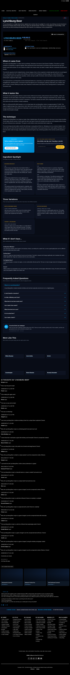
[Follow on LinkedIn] (39, 658)
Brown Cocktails (28, 631)
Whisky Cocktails (14, 17)
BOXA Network (40, 655)
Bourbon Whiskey (12, 48)
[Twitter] (5, 605)
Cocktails (9, 17)
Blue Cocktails (28, 622)
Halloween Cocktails (41, 626)
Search (35, 14)
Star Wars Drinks (51, 624)
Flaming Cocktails (6, 632)
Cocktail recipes (11, 10)
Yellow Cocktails (28, 629)
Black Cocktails (28, 634)
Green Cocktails (28, 624)
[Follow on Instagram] (63, 1)
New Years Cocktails (41, 621)
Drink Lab (5, 17)
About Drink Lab (63, 632)
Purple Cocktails (28, 626)
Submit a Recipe (63, 629)
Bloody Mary (16, 622)
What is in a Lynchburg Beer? (12, 285)
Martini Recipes (16, 621)
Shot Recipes (22, 10)
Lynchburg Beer (12, 38)
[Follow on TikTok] (64, 1)
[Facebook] (1, 605)
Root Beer (11, 49)
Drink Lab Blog (63, 634)
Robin (2, 408)
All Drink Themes (51, 619)
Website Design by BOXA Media (46, 667)
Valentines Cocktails (41, 622)
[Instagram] (7, 605)
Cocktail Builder (63, 619)
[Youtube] (3, 605)
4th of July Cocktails (41, 627)
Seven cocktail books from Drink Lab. (27, 609)
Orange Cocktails (28, 627)
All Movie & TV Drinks (52, 637)
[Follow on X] (65, 1)
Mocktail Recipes (17, 632)
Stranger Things (51, 626)
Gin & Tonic (15, 624)
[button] (23, 37)
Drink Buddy (8, 139)
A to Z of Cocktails (63, 621)
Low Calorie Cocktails (18, 634)
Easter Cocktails (40, 624)
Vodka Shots (16, 631)
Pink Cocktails (28, 621)
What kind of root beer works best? (14, 301)
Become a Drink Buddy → (45, 609)
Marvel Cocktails (51, 627)
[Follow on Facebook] (61, 1)
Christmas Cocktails (41, 619)
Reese (2, 399)
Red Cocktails (28, 619)
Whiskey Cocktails (6, 626)
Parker (2, 390)
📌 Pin (65, 17)
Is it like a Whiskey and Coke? (12, 297)
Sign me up (60, 147)
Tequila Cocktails (5, 624)
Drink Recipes (32, 10)
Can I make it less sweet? (11, 305)
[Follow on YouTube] (68, 1)
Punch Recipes (16, 626)
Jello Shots (15, 629)
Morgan (3, 382)
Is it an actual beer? (10, 313)
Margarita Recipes (17, 619)
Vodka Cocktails (5, 619)
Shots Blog (62, 637)
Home (3, 10)
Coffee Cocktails (5, 631)
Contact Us (62, 631)
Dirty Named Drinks (52, 636)
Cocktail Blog (62, 636)
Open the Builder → (11, 148)
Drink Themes (42, 10)
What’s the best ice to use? (11, 309)
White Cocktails (28, 632)
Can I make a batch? (10, 317)
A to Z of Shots (16, 636)
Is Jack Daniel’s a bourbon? (12, 293)
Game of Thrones (52, 634)
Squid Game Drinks (52, 629)
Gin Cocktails (5, 621)
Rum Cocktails (5, 622)
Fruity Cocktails (5, 634)
